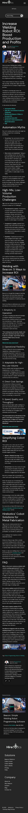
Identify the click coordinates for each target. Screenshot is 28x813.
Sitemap (5, 809)
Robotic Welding (20, 655)
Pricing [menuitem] (7, 768)
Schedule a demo (16, 553)
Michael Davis (15, 46)
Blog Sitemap (11, 809)
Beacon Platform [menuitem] (10, 759)
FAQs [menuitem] (6, 770)
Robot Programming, (10, 655)
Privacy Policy (19, 807)
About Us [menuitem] (7, 781)
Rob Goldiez (12, 725)
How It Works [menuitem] (8, 765)
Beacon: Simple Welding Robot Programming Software (14, 718)
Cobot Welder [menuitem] (9, 763)
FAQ (6, 123)
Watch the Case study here (10, 343)
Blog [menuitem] (6, 788)
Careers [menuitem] (7, 785)
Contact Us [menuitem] (8, 790)
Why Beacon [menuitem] (8, 783)
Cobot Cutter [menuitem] (9, 761)
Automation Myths (10, 108)
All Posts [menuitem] (14, 8)
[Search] (21, 16)
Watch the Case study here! (10, 426)
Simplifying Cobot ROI (11, 118)
